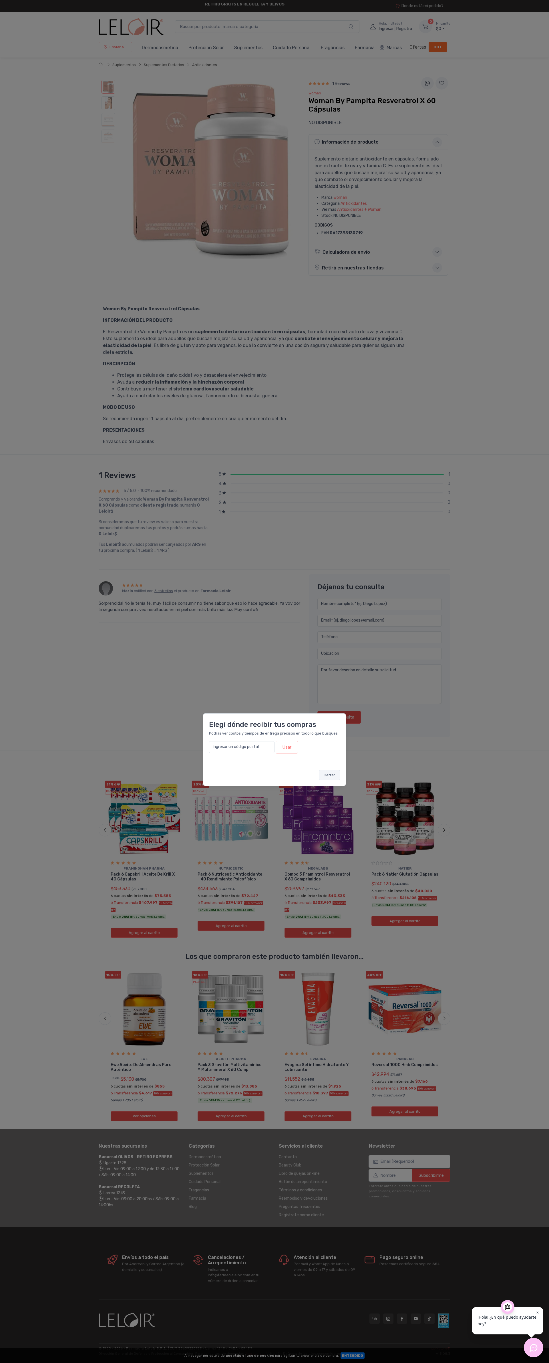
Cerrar (329, 775)
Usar (286, 747)
